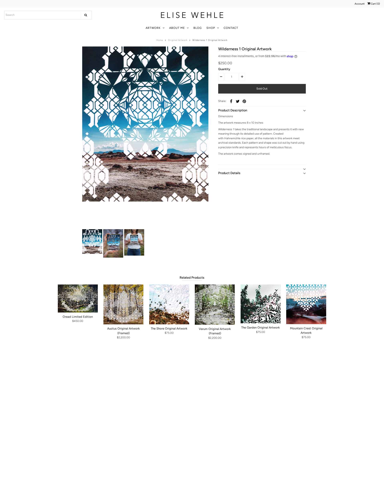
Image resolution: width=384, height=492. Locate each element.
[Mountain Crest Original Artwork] (306, 304)
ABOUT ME (177, 28)
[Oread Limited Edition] (78, 298)
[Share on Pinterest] (244, 101)
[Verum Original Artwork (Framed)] (215, 304)
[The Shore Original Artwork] (169, 304)
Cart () (375, 3)
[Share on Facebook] (231, 101)
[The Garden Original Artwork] (261, 303)
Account (360, 3)
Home (159, 40)
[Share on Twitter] (238, 101)
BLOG (197, 28)
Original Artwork (177, 40)
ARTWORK (153, 28)
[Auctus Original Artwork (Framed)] (123, 304)
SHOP (210, 28)
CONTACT (231, 28)
